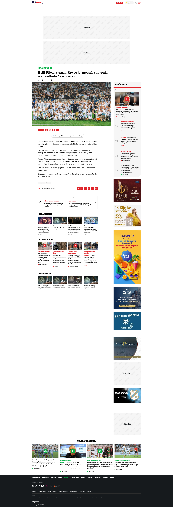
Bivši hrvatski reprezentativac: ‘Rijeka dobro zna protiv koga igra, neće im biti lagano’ (127, 465)
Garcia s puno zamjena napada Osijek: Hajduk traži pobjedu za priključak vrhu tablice (90, 229)
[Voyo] (42, 486)
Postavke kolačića (42, 491)
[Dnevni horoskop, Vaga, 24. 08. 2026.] (60, 280)
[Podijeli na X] (42, 130)
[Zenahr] (49, 486)
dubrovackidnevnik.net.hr (82, 498)
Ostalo (56, 266)
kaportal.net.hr (63, 498)
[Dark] (132, 2)
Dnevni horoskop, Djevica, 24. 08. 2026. (44, 286)
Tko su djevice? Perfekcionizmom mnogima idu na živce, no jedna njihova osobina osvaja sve (45, 229)
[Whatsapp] (50, 130)
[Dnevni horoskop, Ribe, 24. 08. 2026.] (75, 280)
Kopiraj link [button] (57, 130)
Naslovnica (36, 477)
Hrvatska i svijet (43, 264)
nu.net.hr (92, 498)
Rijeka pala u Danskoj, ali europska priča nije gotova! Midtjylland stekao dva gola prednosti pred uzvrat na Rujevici (100, 466)
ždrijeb (48, 183)
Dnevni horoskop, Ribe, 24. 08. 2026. (74, 286)
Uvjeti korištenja (73, 491)
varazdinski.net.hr (47, 498)
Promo (112, 477)
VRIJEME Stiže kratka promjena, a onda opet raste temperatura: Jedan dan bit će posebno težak (44, 258)
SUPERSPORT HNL (65, 460)
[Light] (126, 2)
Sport (66, 477)
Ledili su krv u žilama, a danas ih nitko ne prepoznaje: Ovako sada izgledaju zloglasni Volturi (75, 229)
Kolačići (34, 491)
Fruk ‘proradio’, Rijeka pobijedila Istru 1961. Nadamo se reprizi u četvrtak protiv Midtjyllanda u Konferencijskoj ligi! (130, 169)
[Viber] (46, 130)
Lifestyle (90, 477)
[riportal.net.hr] (35, 502)
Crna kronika (74, 477)
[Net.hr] (35, 486)
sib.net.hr (55, 498)
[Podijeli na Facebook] (39, 130)
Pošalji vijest (82, 491)
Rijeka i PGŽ (45, 477)
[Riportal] (37, 2)
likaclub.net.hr (99, 498)
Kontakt (89, 491)
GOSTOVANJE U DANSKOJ (122, 460)
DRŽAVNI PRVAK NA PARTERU (51, 201)
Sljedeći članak (95, 202)
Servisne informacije (63, 491)
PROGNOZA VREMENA (44, 251)
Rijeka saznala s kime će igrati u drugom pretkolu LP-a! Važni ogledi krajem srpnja (80, 204)
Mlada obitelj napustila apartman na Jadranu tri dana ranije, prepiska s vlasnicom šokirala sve (59, 259)
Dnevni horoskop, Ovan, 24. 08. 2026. (59, 226)
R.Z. (40, 80)
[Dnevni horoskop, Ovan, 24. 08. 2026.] (60, 220)
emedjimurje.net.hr (36, 498)
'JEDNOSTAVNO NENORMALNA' (72, 252)
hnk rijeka (41, 183)
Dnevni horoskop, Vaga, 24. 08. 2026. (59, 286)
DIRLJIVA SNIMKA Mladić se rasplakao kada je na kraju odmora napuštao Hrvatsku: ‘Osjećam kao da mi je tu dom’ (74, 259)
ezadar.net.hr (71, 498)
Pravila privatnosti (52, 491)
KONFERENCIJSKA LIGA (94, 460)
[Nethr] (57, 486)
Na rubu (97, 477)
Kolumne (105, 477)
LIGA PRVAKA (72, 201)
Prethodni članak (40, 202)
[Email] (53, 130)
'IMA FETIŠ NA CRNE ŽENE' (58, 252)
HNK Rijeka (125, 175)
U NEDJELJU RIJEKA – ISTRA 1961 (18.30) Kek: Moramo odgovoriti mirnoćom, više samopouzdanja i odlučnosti (71, 466)
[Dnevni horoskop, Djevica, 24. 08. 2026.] (45, 280)
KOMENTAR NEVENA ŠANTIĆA (89, 252)
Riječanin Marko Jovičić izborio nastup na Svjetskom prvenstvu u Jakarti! (54, 204)
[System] (129, 2)
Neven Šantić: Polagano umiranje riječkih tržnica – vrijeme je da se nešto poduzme (90, 258)
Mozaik (83, 477)
